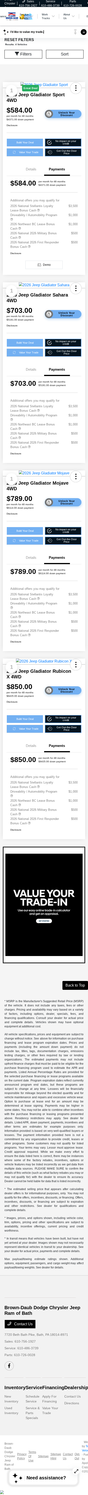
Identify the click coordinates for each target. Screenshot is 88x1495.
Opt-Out (77, 1456)
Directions (71, 1403)
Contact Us (23, 1324)
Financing (53, 1387)
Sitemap (43, 1456)
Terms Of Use (32, 1456)
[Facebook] (9, 1366)
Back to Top (75, 985)
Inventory (15, 1387)
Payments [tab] (57, 169)
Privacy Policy (22, 1456)
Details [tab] (31, 169)
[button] (63, 142)
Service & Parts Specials (33, 1413)
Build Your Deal (25, 142)
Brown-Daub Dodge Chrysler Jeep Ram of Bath (9, 1456)
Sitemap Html (55, 1456)
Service (34, 1387)
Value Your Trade (28, 152)
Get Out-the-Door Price (67, 152)
